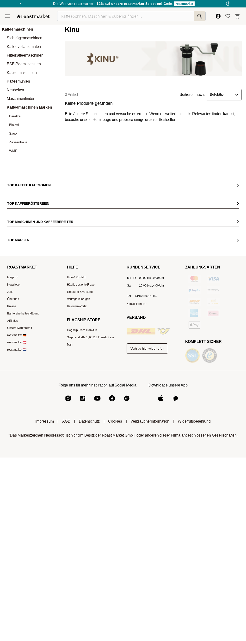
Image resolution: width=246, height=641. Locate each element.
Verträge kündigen (78, 299)
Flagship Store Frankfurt (82, 330)
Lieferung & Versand (80, 292)
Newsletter (14, 284)
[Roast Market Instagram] (68, 402)
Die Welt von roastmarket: (107, 4)
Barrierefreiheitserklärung (23, 313)
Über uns (13, 299)
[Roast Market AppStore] (160, 402)
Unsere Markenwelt (19, 328)
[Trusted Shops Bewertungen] (210, 362)
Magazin (12, 277)
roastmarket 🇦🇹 (16, 342)
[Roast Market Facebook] (112, 402)
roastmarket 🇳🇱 (16, 349)
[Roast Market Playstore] (175, 402)
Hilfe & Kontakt (76, 277)
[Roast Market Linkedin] (127, 402)
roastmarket (184, 4)
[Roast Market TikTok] (83, 402)
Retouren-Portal (77, 306)
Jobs (10, 292)
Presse (11, 306)
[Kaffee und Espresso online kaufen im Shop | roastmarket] (33, 16)
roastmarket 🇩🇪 (16, 335)
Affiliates (12, 320)
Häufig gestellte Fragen (81, 284)
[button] (224, 94)
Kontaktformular (137, 304)
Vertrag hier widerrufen (147, 348)
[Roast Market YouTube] (97, 402)
